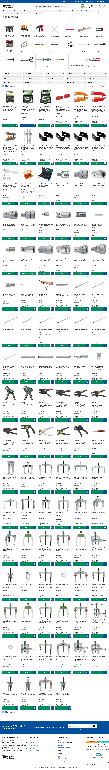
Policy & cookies (34, 749)
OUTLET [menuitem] (41, 13)
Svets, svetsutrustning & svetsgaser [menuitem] (48, 10)
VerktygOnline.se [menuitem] (67, 1)
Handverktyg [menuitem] (27, 10)
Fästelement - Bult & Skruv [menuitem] (10, 10)
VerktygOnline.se (65, 758)
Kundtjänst (32, 744)
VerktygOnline (64, 761)
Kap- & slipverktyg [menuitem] (74, 10)
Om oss (32, 740)
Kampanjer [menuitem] (35, 13)
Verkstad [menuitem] (20, 10)
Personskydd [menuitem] (27, 13)
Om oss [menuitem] (82, 1)
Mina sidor (32, 742)
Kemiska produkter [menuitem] (18, 13)
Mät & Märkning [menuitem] (7, 13)
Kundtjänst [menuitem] (89, 1)
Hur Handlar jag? (34, 745)
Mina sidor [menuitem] (76, 1)
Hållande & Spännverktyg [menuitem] (87, 10)
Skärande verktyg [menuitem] (63, 10)
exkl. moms (103, 12)
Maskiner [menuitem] (35, 10)
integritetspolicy (93, 729)
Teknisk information (35, 752)
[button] (99, 6)
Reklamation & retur (35, 750)
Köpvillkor (32, 747)
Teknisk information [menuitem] (100, 1)
